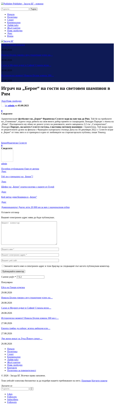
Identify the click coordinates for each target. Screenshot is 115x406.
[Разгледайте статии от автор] (7, 161)
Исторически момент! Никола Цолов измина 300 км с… (30, 318)
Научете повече (99, 380)
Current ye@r (8, 277)
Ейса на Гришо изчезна (13, 44)
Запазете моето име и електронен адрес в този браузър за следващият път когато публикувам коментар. (57, 266)
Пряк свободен (14, 30)
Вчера (10, 36)
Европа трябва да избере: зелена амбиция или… (25, 328)
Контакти (12, 367)
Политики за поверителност (21, 370)
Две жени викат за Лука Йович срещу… (21, 338)
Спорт (10, 20)
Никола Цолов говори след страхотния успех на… (27, 55)
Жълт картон (13, 28)
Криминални (14, 22)
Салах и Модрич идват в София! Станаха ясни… (26, 65)
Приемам (86, 380)
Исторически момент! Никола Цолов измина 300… (27, 75)
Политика (12, 17)
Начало (11, 14)
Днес (9, 33)
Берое (4, 143)
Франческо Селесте (17, 143)
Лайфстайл (12, 25)
